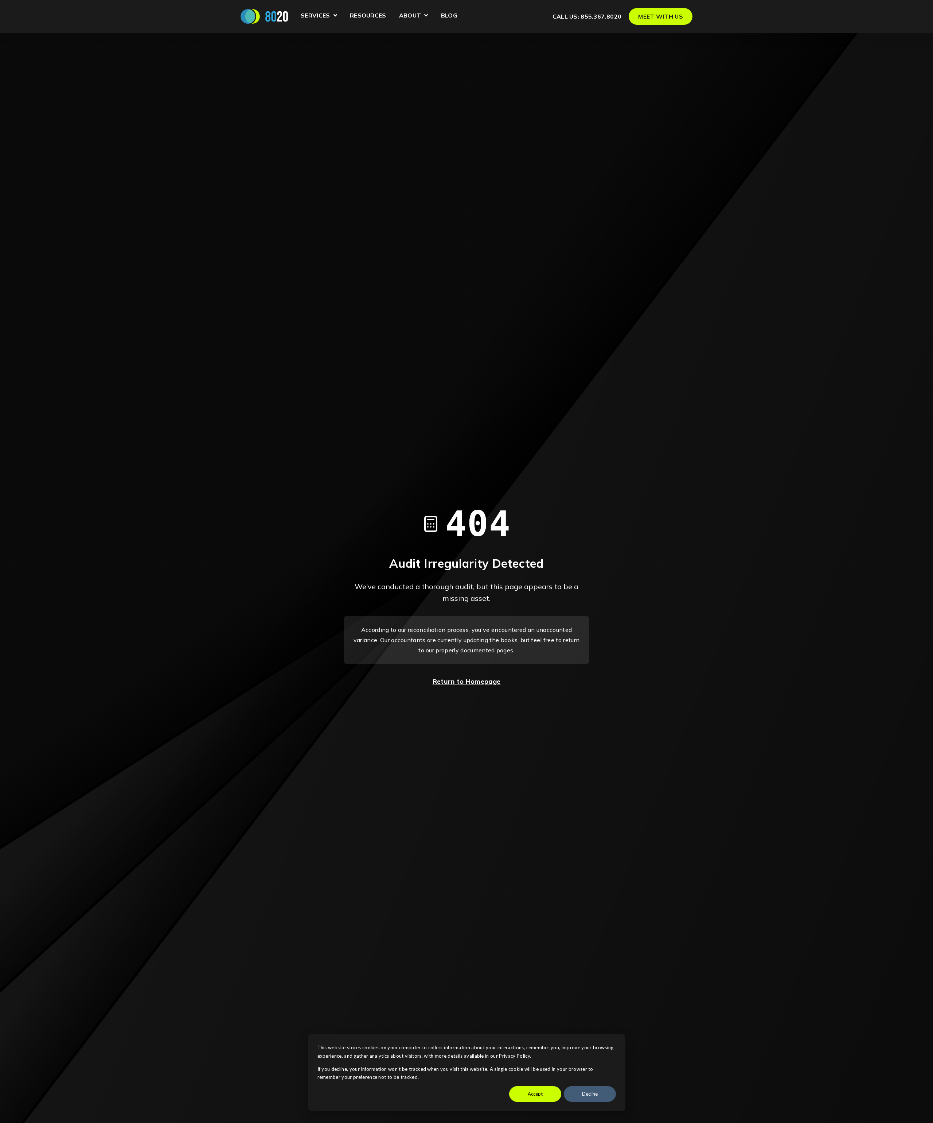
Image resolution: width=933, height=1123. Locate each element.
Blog (449, 15)
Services (319, 16)
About (413, 16)
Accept (535, 1094)
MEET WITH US (660, 16)
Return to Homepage (467, 681)
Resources (368, 15)
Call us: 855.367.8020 (587, 16)
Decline (590, 1094)
